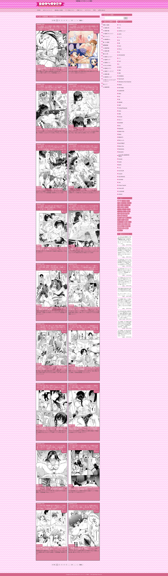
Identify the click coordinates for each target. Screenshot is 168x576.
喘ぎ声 (53, 189)
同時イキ (93, 248)
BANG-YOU (121, 131)
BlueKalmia (121, 149)
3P (69, 248)
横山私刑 (38, 364)
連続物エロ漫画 (59, 10)
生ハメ (90, 189)
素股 (51, 489)
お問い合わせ (101, 10)
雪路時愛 (38, 305)
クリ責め (77, 69)
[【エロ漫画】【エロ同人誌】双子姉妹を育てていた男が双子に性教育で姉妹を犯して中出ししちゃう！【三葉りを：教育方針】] (51, 230)
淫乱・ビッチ (53, 129)
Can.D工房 (121, 170)
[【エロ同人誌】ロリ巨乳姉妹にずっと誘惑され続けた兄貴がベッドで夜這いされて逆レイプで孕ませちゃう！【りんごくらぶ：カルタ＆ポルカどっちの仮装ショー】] (84, 470)
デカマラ (50, 427)
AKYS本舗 (121, 87)
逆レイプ (40, 369)
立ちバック (54, 367)
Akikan (120, 84)
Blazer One (121, 146)
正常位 (86, 189)
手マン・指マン (80, 189)
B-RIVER (121, 122)
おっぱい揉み (43, 68)
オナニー (71, 189)
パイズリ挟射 (46, 547)
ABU (120, 73)
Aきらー (120, 119)
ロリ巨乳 (86, 487)
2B (119, 43)
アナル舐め (39, 366)
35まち (120, 49)
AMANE (120, 102)
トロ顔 (48, 68)
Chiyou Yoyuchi (122, 185)
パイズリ (76, 248)
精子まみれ (60, 367)
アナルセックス (40, 129)
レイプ (52, 487)
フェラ (56, 68)
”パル (120, 24)
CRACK (120, 194)
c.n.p (120, 167)
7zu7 (120, 61)
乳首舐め (56, 307)
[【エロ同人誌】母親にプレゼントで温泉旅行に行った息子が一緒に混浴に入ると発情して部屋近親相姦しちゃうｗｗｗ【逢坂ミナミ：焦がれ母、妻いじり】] (84, 350)
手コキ (88, 367)
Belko (120, 134)
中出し (88, 69)
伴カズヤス (71, 245)
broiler (120, 162)
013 (119, 27)
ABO (120, 70)
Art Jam (120, 116)
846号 (120, 67)
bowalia (120, 159)
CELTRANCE (122, 176)
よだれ (54, 366)
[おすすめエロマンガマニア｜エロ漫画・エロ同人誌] (50, 2)
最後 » (81, 20)
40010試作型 (122, 55)
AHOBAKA (121, 76)
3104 (120, 46)
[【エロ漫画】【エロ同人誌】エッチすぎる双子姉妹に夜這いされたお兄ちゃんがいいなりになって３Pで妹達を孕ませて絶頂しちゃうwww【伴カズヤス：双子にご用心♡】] (84, 230)
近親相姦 (95, 69)
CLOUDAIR (121, 191)
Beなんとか (121, 140)
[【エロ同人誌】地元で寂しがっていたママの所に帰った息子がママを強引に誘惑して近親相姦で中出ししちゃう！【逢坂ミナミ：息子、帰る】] (51, 470)
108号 (120, 34)
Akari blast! (121, 78)
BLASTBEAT (122, 143)
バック (45, 248)
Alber (120, 93)
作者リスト (80, 10)
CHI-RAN (121, 179)
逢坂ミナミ (71, 365)
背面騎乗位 (55, 489)
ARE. (120, 113)
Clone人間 (121, 188)
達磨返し (64, 129)
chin (120, 182)
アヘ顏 (38, 68)
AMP (120, 105)
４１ (120, 58)
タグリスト (88, 10)
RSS (94, 10)
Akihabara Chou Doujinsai (125, 81)
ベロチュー (82, 128)
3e (119, 52)
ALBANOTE (121, 90)
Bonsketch (121, 152)
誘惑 (56, 189)
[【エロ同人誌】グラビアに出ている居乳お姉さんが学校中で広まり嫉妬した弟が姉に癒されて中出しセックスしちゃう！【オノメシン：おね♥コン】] (84, 530)
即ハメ (61, 366)
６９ (70, 69)
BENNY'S (121, 137)
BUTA (120, 164)
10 (72, 20)
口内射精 (92, 128)
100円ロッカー (122, 30)
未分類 (70, 485)
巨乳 (44, 309)
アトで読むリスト (69, 10)
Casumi (120, 173)
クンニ (81, 69)
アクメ (70, 307)
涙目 (60, 68)
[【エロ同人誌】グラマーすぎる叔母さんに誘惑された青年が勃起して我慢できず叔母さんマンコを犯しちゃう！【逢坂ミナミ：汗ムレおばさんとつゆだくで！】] (84, 410)
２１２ (120, 37)
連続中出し (52, 309)
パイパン (52, 68)
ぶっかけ (49, 248)
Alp (119, 99)
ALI (119, 96)
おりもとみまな (40, 65)
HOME (39, 10)
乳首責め (90, 487)
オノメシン (39, 545)
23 (119, 40)
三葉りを (38, 245)
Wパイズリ (71, 487)
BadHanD (121, 128)
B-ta (119, 125)
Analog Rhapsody (123, 108)
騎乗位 (39, 69)
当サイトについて (47, 10)
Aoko (120, 111)
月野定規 (38, 127)
